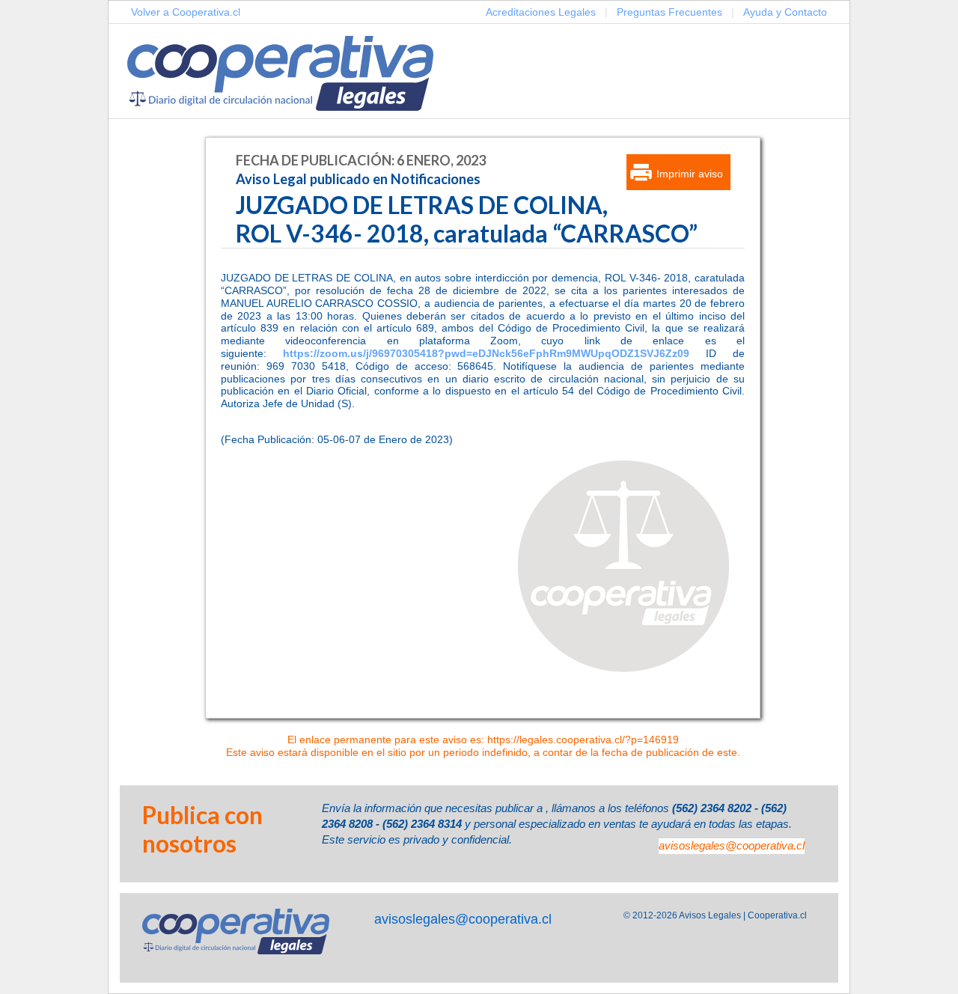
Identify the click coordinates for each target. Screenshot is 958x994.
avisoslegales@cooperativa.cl (732, 845)
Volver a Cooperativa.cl (185, 12)
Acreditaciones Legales (541, 12)
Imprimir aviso (689, 174)
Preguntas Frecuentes (669, 12)
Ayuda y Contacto (785, 12)
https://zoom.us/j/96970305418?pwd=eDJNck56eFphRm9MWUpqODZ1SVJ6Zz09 (486, 353)
